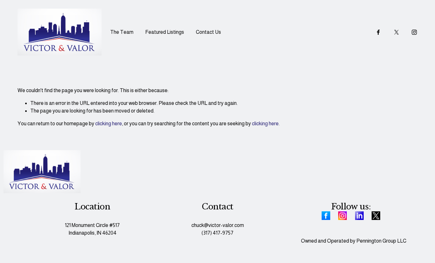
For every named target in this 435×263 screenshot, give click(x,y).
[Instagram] (414, 32)
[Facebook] (378, 32)
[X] (396, 32)
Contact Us (208, 32)
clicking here (108, 123)
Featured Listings (164, 32)
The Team (121, 32)
